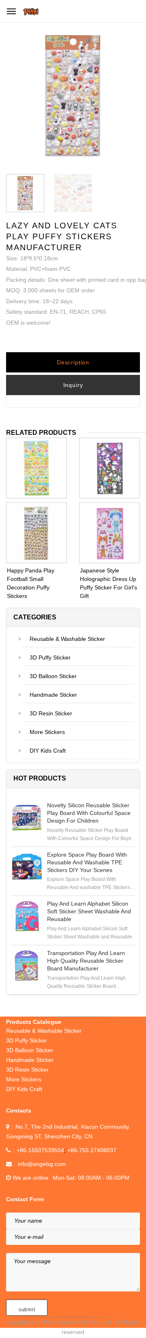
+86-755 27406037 (91, 1150)
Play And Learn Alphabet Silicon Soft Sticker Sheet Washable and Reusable (89, 911)
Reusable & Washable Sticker (67, 639)
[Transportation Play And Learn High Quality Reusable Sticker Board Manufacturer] (27, 965)
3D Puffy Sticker (50, 657)
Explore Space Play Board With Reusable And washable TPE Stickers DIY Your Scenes (87, 862)
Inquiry (73, 385)
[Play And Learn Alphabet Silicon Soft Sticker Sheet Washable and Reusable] (27, 916)
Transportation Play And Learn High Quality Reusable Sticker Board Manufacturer (86, 961)
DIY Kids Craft (48, 750)
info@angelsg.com (42, 1164)
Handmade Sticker (53, 694)
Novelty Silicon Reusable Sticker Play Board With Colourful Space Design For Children (89, 813)
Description (73, 362)
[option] (73, 98)
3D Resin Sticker (51, 713)
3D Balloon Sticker (53, 676)
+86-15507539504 (40, 1150)
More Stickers (47, 732)
